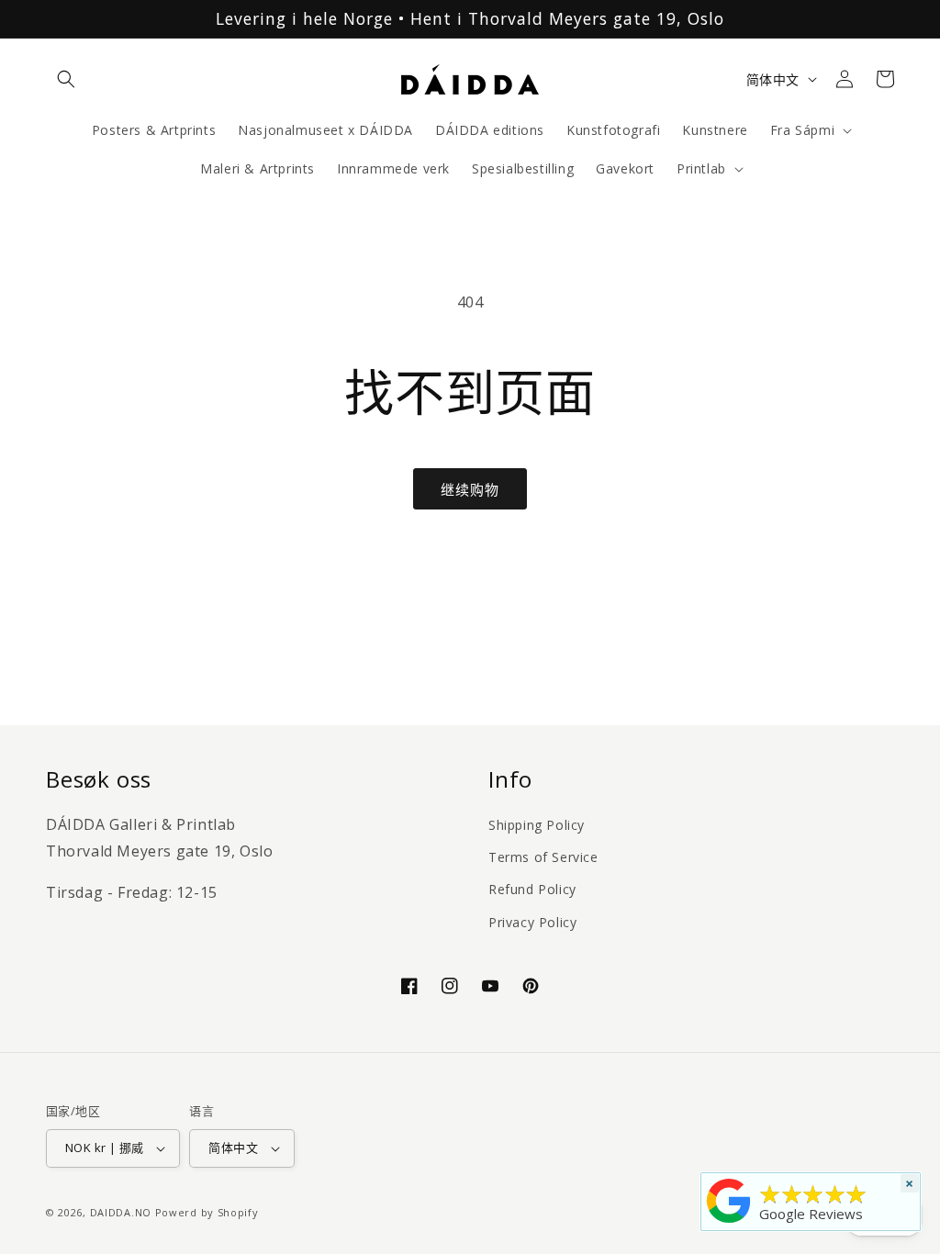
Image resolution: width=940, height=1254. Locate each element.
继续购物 (470, 489)
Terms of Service (543, 857)
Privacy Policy (532, 922)
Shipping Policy (536, 825)
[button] (66, 79)
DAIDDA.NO (120, 1212)
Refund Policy (532, 889)
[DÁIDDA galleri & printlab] (728, 1223)
